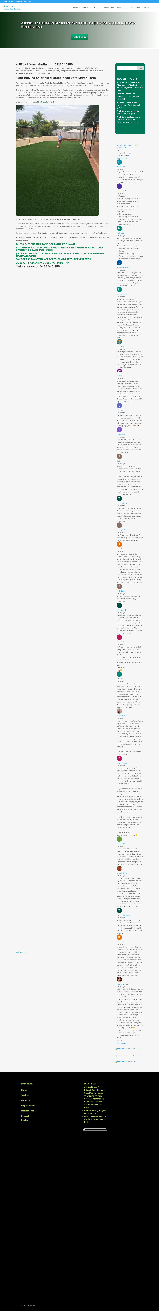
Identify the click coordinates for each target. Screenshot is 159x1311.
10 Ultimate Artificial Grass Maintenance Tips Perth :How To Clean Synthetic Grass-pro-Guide (61, 364)
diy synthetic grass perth (41, 369)
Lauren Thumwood (123, 915)
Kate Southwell (122, 294)
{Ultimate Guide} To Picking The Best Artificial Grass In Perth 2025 (56, 863)
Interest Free (135, 8)
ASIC (62, 1123)
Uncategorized (37, 400)
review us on (121, 158)
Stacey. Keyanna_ (123, 984)
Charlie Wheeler (122, 763)
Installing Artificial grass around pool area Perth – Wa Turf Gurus (55, 745)
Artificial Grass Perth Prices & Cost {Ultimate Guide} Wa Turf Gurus (94, 1090)
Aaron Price (121, 549)
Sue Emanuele (122, 191)
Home (75, 8)
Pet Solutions (109, 8)
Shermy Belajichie (123, 530)
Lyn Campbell (121, 610)
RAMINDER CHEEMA (124, 716)
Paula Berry (121, 591)
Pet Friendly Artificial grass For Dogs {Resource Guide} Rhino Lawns (56, 895)
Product (96, 8)
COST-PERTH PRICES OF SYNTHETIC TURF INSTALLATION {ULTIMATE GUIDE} (60, 255)
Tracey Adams (122, 503)
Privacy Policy (57, 1111)
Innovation (121, 8)
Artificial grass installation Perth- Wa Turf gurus (46, 571)
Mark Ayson (121, 233)
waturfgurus (25, 369)
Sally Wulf (120, 679)
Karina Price (121, 942)
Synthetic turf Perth (46, 102)
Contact (146, 8)
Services (85, 8)
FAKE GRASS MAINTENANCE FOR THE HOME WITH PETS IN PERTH (53, 259)
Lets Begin (79, 37)
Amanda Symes (122, 873)
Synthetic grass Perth (60, 1128)
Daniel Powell (121, 167)
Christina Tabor (122, 642)
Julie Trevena (121, 844)
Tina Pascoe (121, 434)
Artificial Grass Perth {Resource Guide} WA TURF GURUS (50, 926)
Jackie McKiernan (122, 267)
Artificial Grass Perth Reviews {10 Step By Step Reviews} (49, 396)
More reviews (121, 1043)
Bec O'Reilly (121, 346)
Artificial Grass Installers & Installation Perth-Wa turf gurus (52, 483)
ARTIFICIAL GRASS (27, 253)
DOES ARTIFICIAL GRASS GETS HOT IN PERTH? (42, 262)
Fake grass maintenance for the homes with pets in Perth (95, 1119)
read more (22, 379)
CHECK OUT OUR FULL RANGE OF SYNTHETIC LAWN (46, 244)
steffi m (119, 461)
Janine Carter (121, 410)
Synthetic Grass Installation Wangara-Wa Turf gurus (49, 832)
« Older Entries (21, 952)
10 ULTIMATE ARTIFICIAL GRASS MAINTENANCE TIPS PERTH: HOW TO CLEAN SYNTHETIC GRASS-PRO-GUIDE (60, 249)
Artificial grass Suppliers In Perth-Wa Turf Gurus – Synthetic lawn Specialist (61, 658)
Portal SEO (120, 376)
